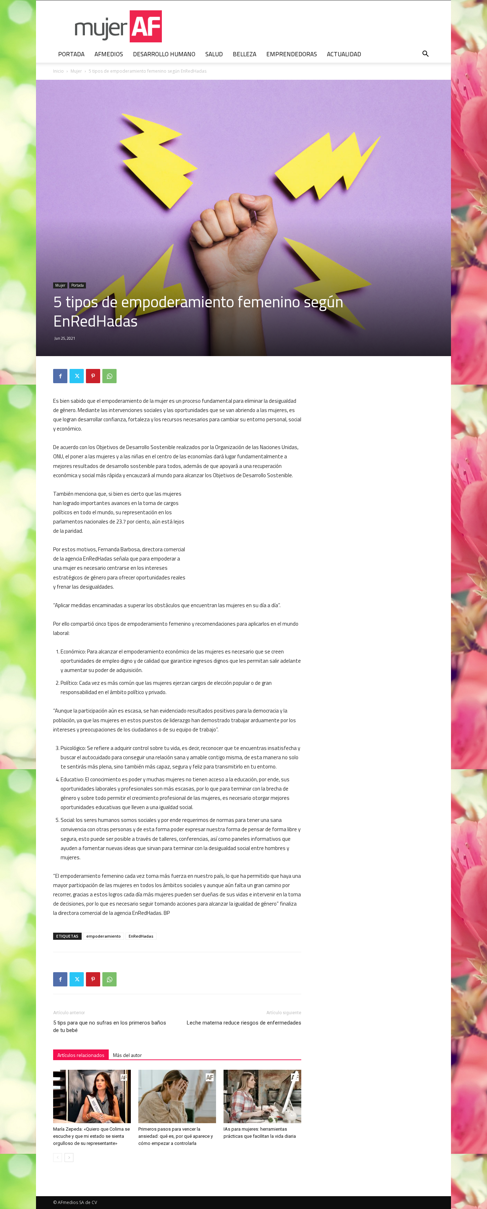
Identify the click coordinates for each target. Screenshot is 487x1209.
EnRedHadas (141, 936)
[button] (425, 54)
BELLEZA (244, 54)
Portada (77, 285)
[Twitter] (77, 376)
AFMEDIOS (108, 54)
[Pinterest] (93, 376)
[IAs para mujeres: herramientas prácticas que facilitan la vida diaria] (262, 1096)
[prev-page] (57, 1157)
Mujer (76, 71)
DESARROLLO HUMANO (164, 54)
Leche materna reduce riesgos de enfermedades (244, 1023)
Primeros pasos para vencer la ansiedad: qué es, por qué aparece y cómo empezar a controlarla (175, 1136)
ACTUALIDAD (344, 54)
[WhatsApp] (109, 376)
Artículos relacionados (80, 1055)
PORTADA (71, 54)
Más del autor (127, 1055)
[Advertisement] (247, 535)
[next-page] (69, 1157)
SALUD (214, 54)
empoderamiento (103, 936)
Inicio (58, 71)
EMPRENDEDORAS (291, 54)
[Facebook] (60, 376)
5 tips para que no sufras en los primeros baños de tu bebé (109, 1026)
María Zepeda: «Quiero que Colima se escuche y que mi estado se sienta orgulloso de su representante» (91, 1136)
